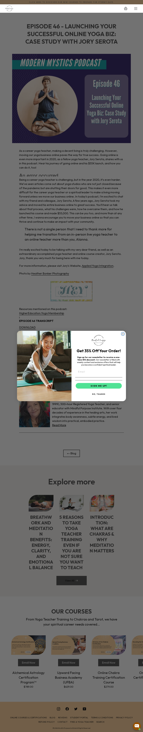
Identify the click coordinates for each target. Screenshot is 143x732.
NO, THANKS (98, 394)
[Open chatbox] (137, 726)
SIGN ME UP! (99, 385)
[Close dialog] (123, 334)
